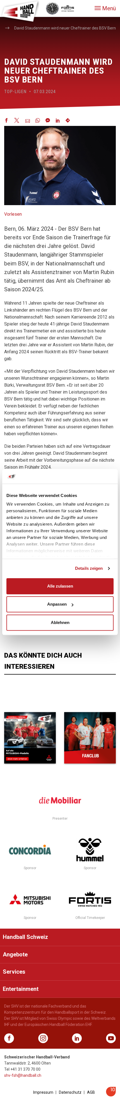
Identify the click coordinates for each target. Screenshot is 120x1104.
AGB (91, 1092)
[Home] (19, 11)
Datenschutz (70, 1092)
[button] (105, 8)
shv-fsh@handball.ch (22, 1075)
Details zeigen (89, 568)
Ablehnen (60, 622)
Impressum (43, 1092)
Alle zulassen (60, 586)
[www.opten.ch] (111, 1095)
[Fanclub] (90, 738)
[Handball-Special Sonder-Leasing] (30, 738)
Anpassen (57, 604)
